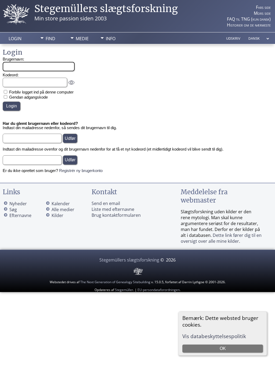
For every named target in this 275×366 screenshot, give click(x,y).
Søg (13, 209)
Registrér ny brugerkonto (81, 171)
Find (50, 39)
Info (110, 39)
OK (223, 348)
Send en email (106, 203)
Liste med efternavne (113, 209)
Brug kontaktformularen (116, 215)
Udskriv (233, 38)
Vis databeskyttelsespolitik (214, 336)
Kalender (61, 204)
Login (15, 39)
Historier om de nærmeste (249, 25)
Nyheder (18, 204)
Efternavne (20, 215)
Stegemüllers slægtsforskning (106, 9)
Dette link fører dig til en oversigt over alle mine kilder (221, 238)
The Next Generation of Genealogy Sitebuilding (115, 282)
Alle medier (63, 209)
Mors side (262, 13)
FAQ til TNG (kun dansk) (249, 19)
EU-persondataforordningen (159, 289)
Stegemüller (124, 289)
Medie (82, 39)
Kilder (57, 215)
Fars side (263, 7)
